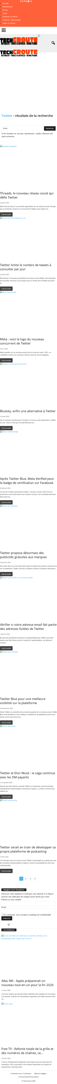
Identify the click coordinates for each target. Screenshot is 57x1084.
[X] (31, 1)
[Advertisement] (28, 80)
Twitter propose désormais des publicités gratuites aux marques (23, 555)
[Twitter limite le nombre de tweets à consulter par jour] (28, 238)
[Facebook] (21, 1)
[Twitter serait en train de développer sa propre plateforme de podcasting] (28, 820)
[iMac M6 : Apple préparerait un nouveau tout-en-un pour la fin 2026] (28, 954)
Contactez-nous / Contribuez (21, 1073)
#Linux (5, 10)
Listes (4, 13)
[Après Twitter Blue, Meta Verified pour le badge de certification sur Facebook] (28, 451)
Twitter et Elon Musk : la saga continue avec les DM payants (27, 775)
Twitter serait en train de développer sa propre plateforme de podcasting (28, 849)
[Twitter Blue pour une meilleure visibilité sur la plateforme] (28, 671)
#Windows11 (7, 7)
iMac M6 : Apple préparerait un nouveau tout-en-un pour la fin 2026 (27, 983)
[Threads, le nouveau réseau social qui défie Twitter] (28, 166)
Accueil (5, 3)
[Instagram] (23, 1)
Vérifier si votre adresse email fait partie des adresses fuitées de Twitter (28, 626)
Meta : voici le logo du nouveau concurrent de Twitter (22, 341)
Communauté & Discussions (29, 1077)
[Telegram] (29, 1)
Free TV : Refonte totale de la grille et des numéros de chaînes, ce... (27, 1051)
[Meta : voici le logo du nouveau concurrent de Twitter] (28, 312)
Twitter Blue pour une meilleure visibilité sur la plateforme (22, 701)
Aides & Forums (8, 23)
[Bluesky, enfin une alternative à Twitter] (28, 384)
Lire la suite (6, 214)
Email (3, 907)
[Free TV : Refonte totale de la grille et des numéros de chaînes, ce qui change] (28, 1022)
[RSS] (27, 1)
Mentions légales (40, 1073)
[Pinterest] (25, 1)
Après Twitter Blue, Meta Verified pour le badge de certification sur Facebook (27, 480)
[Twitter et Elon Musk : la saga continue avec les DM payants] (28, 746)
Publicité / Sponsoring (11, 20)
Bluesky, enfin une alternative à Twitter (28, 411)
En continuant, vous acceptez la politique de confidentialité (27, 915)
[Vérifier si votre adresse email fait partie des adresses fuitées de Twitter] (28, 597)
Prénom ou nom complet (11, 900)
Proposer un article (10, 17)
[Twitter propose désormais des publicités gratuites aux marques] (28, 525)
